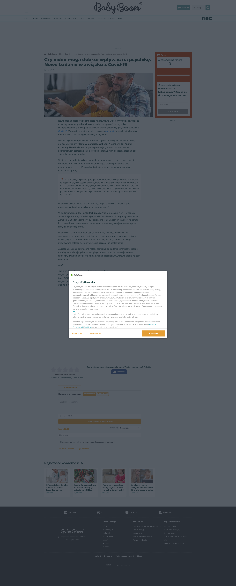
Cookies (87, 327)
